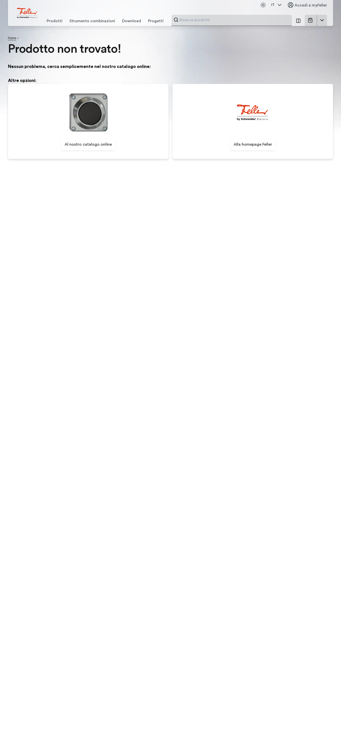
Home (12, 37)
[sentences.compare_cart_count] (298, 20)
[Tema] (263, 5)
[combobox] (234, 20)
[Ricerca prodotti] (175, 19)
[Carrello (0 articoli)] (311, 20)
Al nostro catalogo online (88, 144)
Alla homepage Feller (253, 144)
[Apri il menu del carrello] (322, 20)
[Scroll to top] (326, 733)
